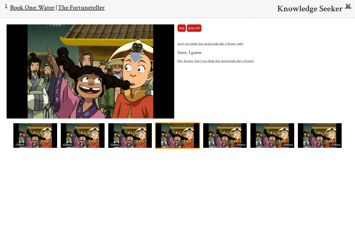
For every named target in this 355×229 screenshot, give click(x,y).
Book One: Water (32, 7)
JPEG (181, 28)
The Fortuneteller (81, 7)
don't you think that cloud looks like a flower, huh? (210, 44)
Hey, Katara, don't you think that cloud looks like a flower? (216, 61)
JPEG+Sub (194, 28)
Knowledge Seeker (311, 8)
